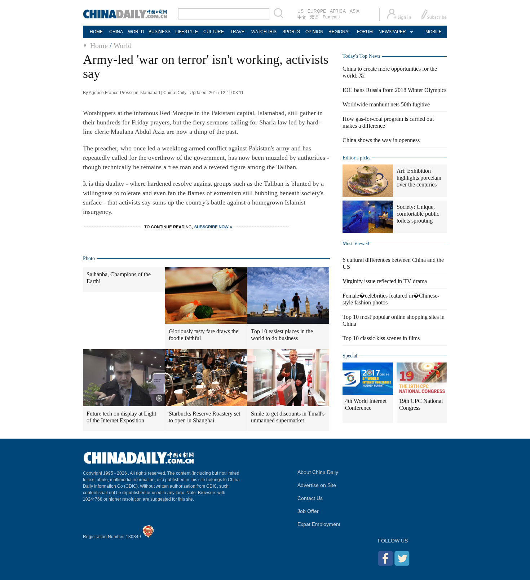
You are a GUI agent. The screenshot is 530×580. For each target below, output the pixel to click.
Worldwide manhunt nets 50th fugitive (386, 104)
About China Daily (317, 472)
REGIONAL (339, 31)
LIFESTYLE (186, 31)
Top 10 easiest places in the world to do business (282, 334)
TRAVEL (238, 31)
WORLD (136, 31)
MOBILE (433, 31)
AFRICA (338, 11)
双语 (314, 17)
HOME (96, 31)
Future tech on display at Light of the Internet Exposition (121, 416)
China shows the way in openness (381, 140)
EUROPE (317, 11)
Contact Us (310, 498)
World (123, 45)
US (300, 11)
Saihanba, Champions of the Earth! (119, 277)
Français (331, 16)
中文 (301, 17)
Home (99, 45)
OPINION (314, 31)
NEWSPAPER (392, 31)
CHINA (116, 31)
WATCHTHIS (264, 31)
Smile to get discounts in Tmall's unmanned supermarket (287, 416)
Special (350, 356)
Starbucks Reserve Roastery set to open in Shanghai (204, 416)
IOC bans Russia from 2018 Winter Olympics (394, 90)
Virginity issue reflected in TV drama (385, 281)
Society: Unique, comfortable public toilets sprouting (418, 214)
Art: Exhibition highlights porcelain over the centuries (419, 178)
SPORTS (291, 31)
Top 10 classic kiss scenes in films (381, 338)
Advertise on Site (316, 485)
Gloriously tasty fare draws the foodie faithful (203, 334)
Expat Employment (318, 524)
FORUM (365, 31)
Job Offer (308, 511)
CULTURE (213, 31)
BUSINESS (160, 31)
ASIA (354, 11)
